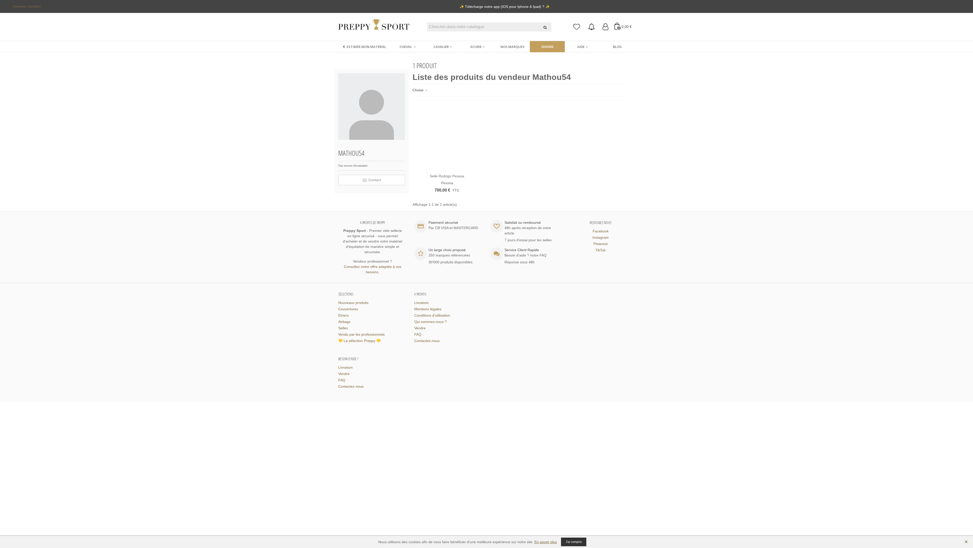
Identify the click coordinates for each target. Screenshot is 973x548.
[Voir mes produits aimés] (576, 27)
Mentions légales (427, 309)
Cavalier (441, 46)
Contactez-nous (427, 341)
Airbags (344, 322)
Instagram (600, 237)
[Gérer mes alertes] (591, 27)
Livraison (421, 303)
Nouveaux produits (353, 303)
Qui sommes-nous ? (430, 322)
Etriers (343, 315)
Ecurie (476, 46)
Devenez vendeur (27, 6)
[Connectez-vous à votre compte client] (605, 27)
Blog (617, 46)
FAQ (417, 334)
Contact (374, 180)
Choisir (419, 90)
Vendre (547, 46)
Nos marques (512, 46)
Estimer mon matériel (366, 46)
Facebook (601, 231)
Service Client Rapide (521, 250)
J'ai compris (574, 542)
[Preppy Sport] (373, 27)
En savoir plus (545, 542)
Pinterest (600, 244)
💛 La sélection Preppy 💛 (359, 341)
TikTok (600, 250)
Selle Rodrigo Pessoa (447, 176)
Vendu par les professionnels (361, 334)
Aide (581, 46)
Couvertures (348, 309)
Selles (343, 328)
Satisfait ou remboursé (522, 222)
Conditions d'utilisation (432, 315)
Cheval (406, 46)
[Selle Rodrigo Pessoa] (447, 136)
